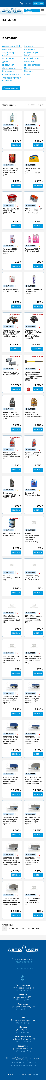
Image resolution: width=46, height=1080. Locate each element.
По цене (40, 105)
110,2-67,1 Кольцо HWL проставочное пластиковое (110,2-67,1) (33, 659)
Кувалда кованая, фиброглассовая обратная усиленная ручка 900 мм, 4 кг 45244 (33, 376)
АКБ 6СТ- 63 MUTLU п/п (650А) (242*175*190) (11, 211)
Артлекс (35, 1074)
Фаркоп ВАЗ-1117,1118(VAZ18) (11, 578)
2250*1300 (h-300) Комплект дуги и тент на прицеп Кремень (32, 700)
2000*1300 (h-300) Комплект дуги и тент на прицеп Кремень (10, 700)
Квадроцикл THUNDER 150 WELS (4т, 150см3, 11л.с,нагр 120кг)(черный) (33, 334)
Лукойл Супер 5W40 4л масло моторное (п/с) (33, 455)
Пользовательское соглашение (23, 1062)
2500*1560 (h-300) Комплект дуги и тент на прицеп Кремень (10, 821)
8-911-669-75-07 (23, 1032)
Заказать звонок (11, 88)
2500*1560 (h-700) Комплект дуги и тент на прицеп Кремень (32, 821)
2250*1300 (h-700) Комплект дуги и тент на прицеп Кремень (10, 740)
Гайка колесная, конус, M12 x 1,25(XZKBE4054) (32, 578)
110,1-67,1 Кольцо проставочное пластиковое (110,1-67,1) (11, 659)
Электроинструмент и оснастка (11, 79)
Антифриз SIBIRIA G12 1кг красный (32, 250)
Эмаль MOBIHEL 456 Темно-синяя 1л (11, 534)
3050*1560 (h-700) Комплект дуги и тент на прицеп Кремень (32, 861)
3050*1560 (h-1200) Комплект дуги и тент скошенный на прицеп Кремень (11, 861)
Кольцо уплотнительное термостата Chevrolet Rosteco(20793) (32, 537)
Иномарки (29, 62)
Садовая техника (10, 75)
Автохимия (29, 49)
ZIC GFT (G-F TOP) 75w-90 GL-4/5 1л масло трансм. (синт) (10, 171)
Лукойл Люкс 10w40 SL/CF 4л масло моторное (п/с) (33, 415)
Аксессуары (8, 58)
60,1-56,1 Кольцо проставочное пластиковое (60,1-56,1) (33, 901)
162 (37, 928)
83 (29, 928)
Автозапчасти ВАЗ (11, 46)
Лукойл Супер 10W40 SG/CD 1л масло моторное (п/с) (11, 456)
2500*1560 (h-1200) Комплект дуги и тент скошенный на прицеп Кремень (33, 780)
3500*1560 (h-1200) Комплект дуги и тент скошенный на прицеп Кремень (11, 901)
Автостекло (7, 49)
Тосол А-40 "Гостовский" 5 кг (32, 494)
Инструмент (8, 65)
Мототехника (8, 71)
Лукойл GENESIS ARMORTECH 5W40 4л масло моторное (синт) (11, 415)
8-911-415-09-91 (23, 1000)
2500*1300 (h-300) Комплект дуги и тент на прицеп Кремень (32, 740)
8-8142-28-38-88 (23, 990)
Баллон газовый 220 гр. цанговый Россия (33, 291)
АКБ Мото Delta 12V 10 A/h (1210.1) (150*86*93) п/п (33, 211)
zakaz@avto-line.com (23, 968)
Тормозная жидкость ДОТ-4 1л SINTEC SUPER (11, 495)
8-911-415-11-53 (23, 1009)
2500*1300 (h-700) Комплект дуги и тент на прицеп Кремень (10, 780)
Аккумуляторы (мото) (31, 54)
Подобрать (38, 3)
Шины (27, 75)
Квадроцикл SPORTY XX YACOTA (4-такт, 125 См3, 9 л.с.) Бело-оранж (11, 333)
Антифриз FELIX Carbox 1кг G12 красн (10, 251)
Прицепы (28, 71)
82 (23, 928)
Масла (27, 68)
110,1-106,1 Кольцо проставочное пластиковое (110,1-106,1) (33, 619)
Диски (5, 62)
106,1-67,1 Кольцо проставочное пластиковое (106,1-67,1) (11, 619)
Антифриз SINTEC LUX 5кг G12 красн (11, 290)
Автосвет (28, 46)
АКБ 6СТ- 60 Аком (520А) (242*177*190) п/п (32, 170)
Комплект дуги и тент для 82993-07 (11, 373)
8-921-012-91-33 (23, 1023)
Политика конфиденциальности (23, 1065)
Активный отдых (32, 58)
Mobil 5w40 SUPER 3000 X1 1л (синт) (11, 129)
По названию (29, 105)
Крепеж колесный (32, 65)
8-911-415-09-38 (23, 1041)
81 (17, 928)
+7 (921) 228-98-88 (23, 962)
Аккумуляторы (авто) (9, 54)
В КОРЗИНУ (16, 145)
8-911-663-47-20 (23, 1051)
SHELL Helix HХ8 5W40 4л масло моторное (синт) (32, 130)
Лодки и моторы (10, 68)
